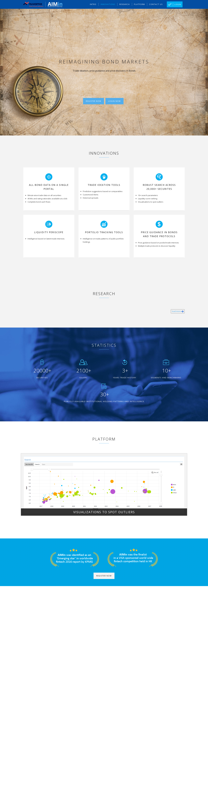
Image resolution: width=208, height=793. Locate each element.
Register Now (93, 101)
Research (124, 4)
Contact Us (156, 4)
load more (176, 311)
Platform (139, 4)
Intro (93, 4)
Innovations (108, 4)
